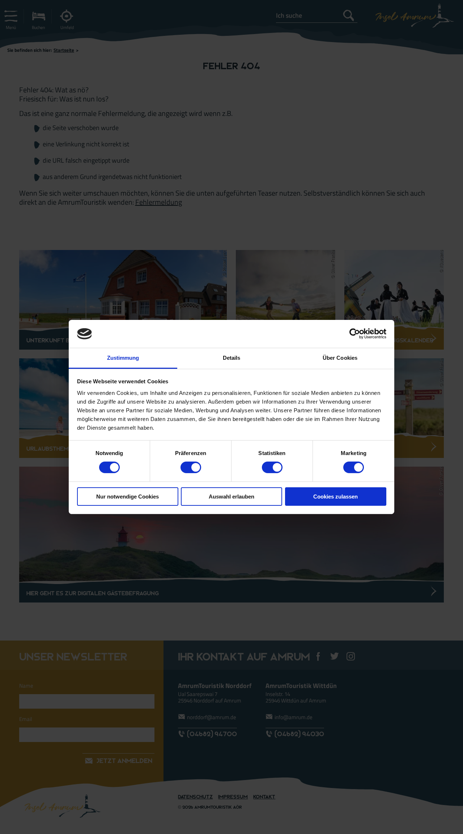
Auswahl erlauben (231, 496)
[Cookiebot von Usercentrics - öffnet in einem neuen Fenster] (354, 333)
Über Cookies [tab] (340, 358)
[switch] (190, 467)
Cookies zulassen (335, 496)
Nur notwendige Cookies (127, 496)
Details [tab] (232, 358)
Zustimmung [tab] (123, 358)
